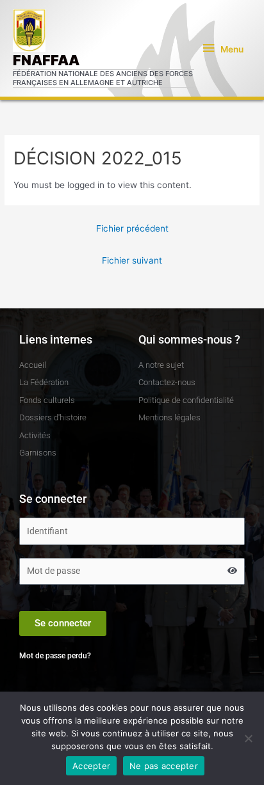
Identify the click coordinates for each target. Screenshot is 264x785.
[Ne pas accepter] (248, 738)
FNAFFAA (46, 60)
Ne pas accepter (163, 766)
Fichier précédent (132, 228)
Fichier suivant (132, 260)
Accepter (91, 766)
